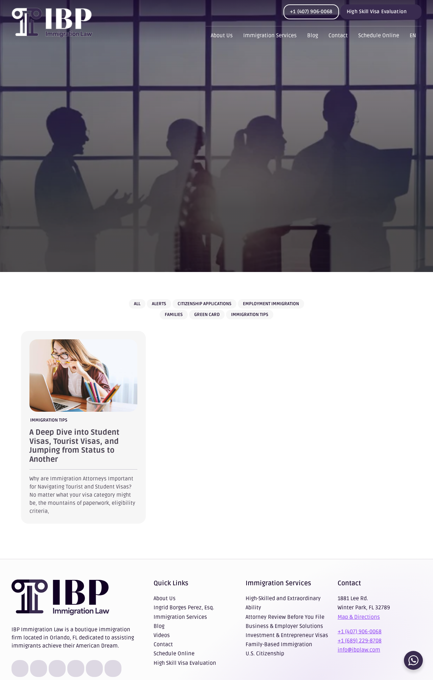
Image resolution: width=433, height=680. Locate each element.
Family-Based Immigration (279, 644)
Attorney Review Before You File (285, 617)
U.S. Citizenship (265, 653)
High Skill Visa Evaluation (377, 11)
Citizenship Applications (204, 304)
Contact (338, 35)
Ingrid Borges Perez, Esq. (184, 607)
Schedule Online (378, 35)
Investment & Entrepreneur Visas (287, 635)
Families (174, 314)
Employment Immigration (271, 304)
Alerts (159, 304)
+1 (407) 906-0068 (311, 11)
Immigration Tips (249, 314)
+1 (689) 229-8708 (360, 640)
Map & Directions (359, 617)
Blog (312, 35)
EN (413, 35)
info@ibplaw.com (359, 650)
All (137, 304)
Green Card (207, 314)
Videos (162, 635)
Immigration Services (270, 35)
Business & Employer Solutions (284, 626)
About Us (222, 35)
